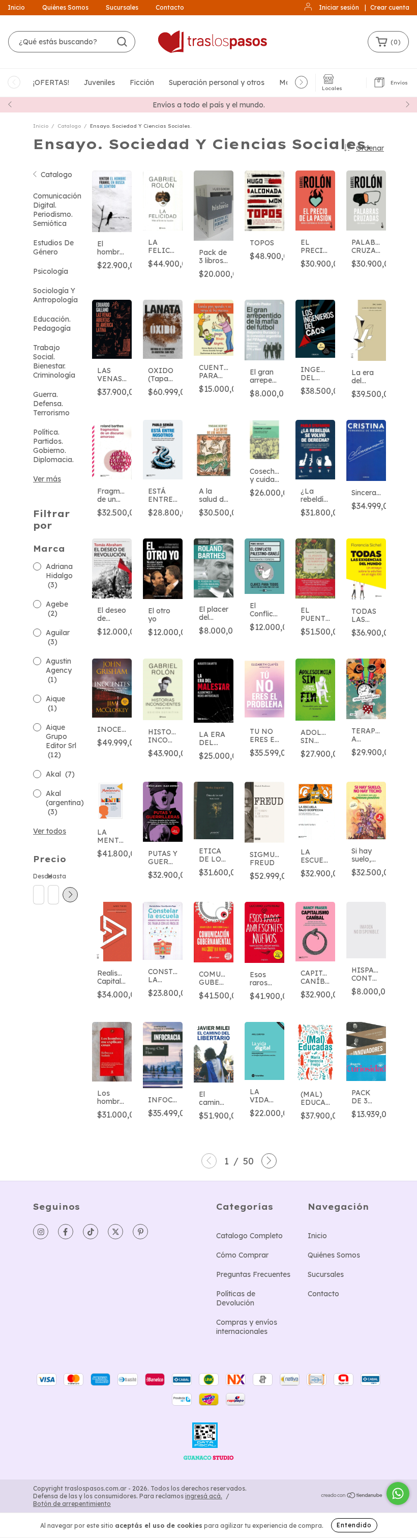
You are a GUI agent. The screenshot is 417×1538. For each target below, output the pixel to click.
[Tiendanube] (352, 1496)
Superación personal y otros (216, 82)
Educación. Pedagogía (52, 324)
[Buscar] (122, 42)
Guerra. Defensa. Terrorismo (51, 403)
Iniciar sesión (339, 7)
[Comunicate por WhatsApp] (397, 1493)
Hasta (53, 876)
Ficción (142, 82)
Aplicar (70, 894)
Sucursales (122, 7)
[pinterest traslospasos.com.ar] (140, 1231)
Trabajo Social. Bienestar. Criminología (54, 361)
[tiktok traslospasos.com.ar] (90, 1231)
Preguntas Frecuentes (253, 1274)
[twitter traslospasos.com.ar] (115, 1231)
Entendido (354, 1525)
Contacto (170, 7)
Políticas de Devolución (235, 1298)
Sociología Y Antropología (55, 295)
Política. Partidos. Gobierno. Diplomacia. (53, 446)
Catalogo (69, 126)
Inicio (16, 7)
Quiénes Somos (65, 7)
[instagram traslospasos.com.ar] (40, 1231)
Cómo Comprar (242, 1255)
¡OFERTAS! (51, 82)
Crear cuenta (389, 7)
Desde (38, 876)
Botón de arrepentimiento (72, 1503)
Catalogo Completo (249, 1235)
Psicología (50, 271)
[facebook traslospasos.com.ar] (65, 1231)
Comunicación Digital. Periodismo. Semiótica (57, 209)
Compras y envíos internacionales (246, 1327)
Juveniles (99, 82)
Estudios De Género (53, 247)
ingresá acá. (203, 1496)
